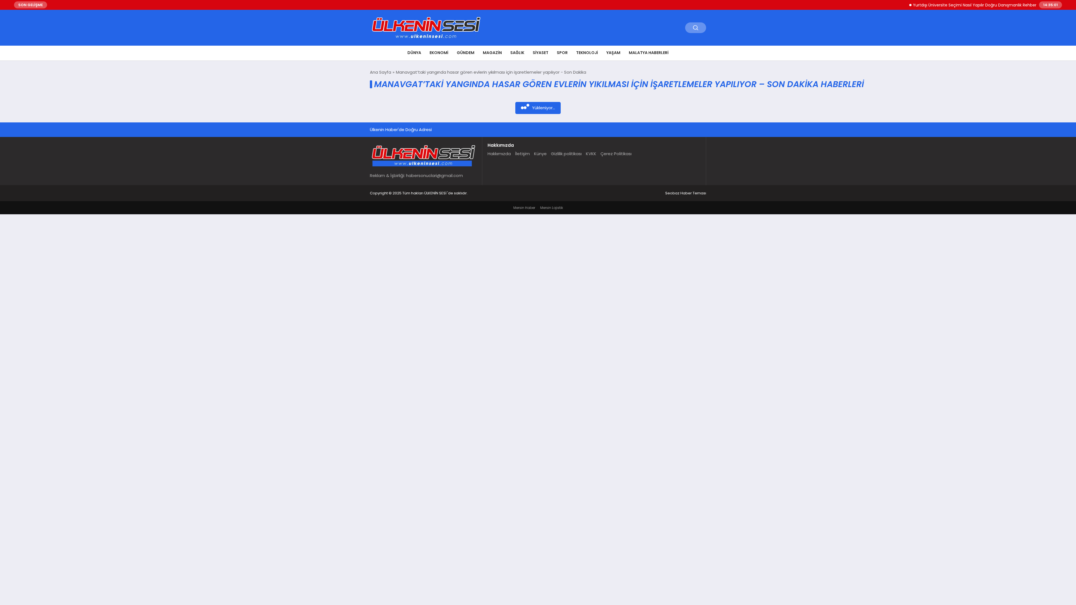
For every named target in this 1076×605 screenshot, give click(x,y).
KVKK (591, 154)
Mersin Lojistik (551, 207)
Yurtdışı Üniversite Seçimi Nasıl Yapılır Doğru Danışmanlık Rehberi (959, 5)
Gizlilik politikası (566, 154)
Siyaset (540, 52)
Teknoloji (587, 52)
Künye (540, 154)
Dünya (414, 52)
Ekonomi (439, 52)
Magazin (492, 52)
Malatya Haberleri (649, 52)
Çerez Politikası (616, 154)
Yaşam (613, 52)
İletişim (522, 154)
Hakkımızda (499, 154)
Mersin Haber (524, 207)
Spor (562, 52)
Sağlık (517, 52)
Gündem (465, 52)
